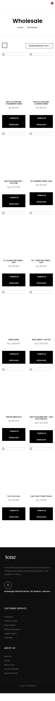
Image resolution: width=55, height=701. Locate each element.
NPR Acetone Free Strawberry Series (14, 103)
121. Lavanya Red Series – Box (13, 261)
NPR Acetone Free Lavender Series (41, 103)
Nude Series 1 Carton (41, 339)
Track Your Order (10, 621)
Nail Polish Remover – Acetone (13, 182)
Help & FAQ (8, 638)
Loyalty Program (10, 634)
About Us (7, 656)
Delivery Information (12, 629)
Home (20, 27)
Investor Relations (11, 669)
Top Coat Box (13, 496)
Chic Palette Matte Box (41, 496)
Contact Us (8, 617)
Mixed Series (13, 339)
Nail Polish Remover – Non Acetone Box (41, 418)
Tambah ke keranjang (14, 121)
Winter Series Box (14, 417)
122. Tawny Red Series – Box (41, 261)
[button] (50, 5)
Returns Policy (10, 625)
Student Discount (11, 673)
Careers (7, 661)
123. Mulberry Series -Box (41, 181)
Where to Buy (9, 665)
